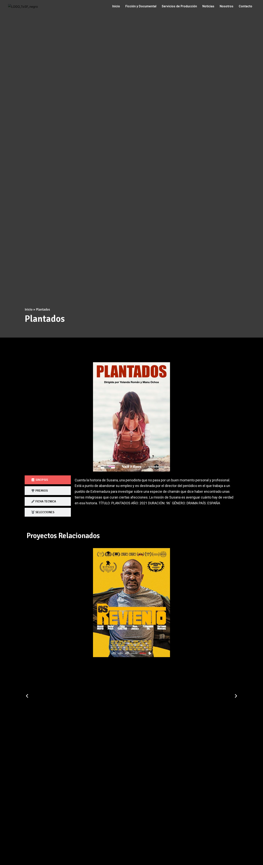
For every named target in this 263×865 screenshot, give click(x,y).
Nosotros (226, 6)
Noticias (208, 6)
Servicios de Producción (179, 6)
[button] (27, 696)
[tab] (48, 479)
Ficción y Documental (140, 6)
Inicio (116, 6)
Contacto (245, 6)
